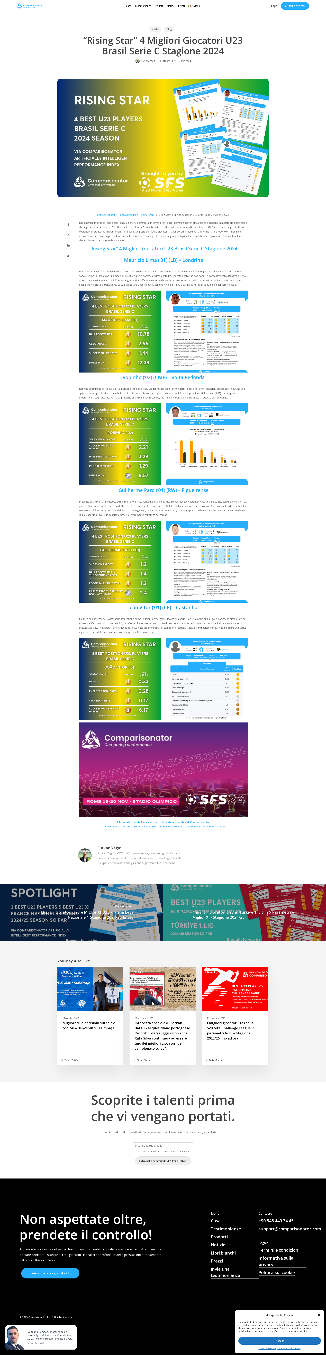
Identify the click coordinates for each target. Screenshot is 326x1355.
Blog (169, 29)
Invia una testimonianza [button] (225, 1272)
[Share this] (68, 224)
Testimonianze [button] (226, 1229)
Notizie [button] (218, 1245)
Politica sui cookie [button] (277, 1272)
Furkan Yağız (148, 60)
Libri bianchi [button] (223, 1253)
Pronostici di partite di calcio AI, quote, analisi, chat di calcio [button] (235, 1289)
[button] (319, 1315)
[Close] (73, 1326)
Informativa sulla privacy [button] (276, 1261)
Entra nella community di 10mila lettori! (163, 1161)
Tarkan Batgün (71, 1060)
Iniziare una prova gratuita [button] (47, 1273)
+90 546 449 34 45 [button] (276, 1220)
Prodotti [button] (219, 1237)
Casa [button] (216, 1220)
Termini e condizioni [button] (279, 1250)
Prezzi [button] (217, 1261)
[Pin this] (68, 255)
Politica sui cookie (267, 1348)
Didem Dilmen (143, 1060)
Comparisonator (133, 826)
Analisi (155, 29)
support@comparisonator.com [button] (290, 1229)
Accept (280, 1340)
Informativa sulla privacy (289, 1348)
